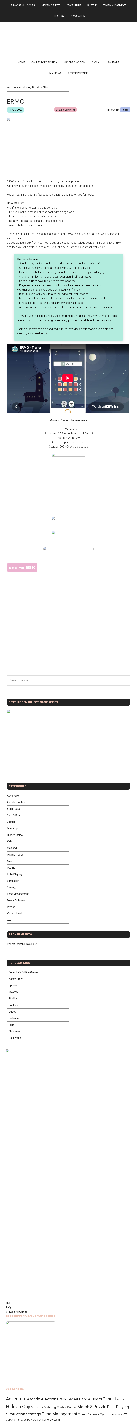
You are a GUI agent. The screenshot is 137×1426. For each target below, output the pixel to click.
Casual (11, 821)
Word (10, 920)
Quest (12, 1011)
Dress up (12, 828)
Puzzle (125, 109)
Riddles (13, 998)
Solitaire (13, 1005)
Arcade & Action (16, 802)
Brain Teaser (14, 808)
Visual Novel (14, 913)
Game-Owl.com (51, 1419)
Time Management (18, 894)
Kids (9, 841)
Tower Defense (16, 900)
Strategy (12, 887)
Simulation (13, 880)
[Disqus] (68, 632)
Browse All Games (16, 1311)
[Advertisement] (68, 488)
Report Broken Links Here (22, 944)
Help (8, 1303)
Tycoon (11, 907)
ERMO (31, 567)
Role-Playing (14, 874)
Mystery (13, 992)
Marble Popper (15, 854)
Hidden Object (15, 835)
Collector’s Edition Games (23, 972)
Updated (13, 985)
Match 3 (11, 861)
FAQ (8, 1307)
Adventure (13, 795)
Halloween (15, 1037)
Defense (14, 1018)
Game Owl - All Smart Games (68, 35)
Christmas (14, 1031)
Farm (11, 1024)
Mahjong (12, 848)
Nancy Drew (16, 979)
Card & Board (14, 815)
